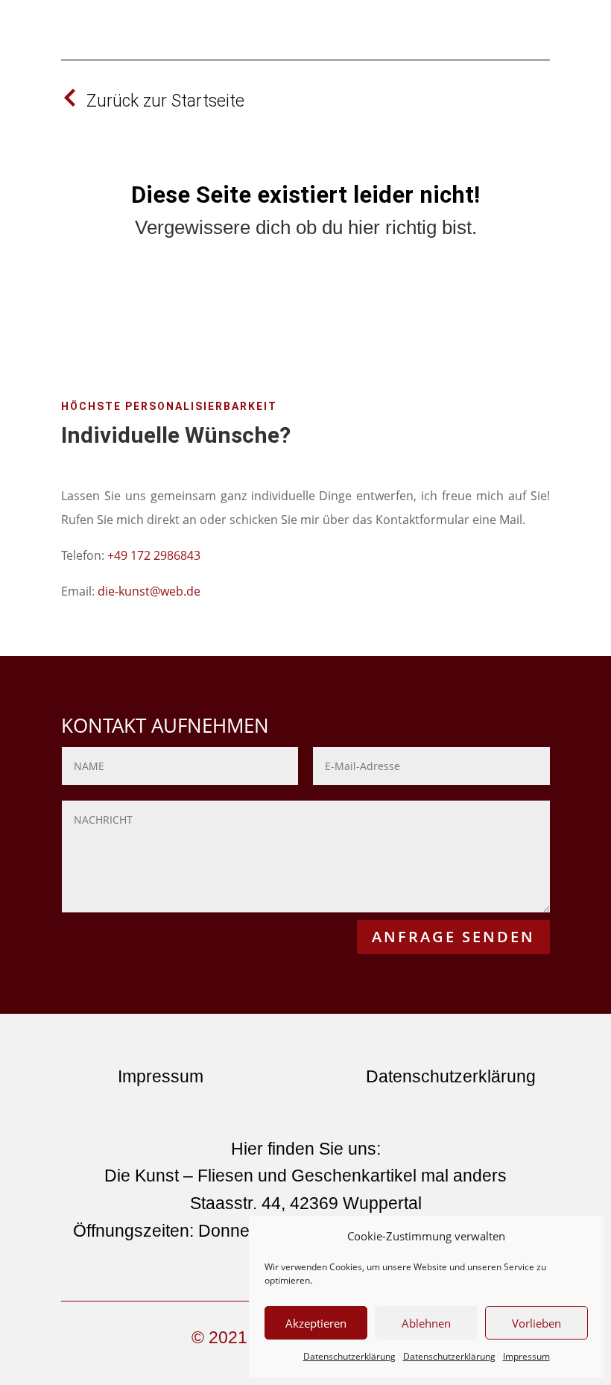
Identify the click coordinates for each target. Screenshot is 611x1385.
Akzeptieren (315, 1323)
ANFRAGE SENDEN (453, 937)
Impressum (526, 1356)
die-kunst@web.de (149, 591)
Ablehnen (426, 1323)
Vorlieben (536, 1323)
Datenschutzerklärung (349, 1356)
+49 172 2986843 (153, 555)
